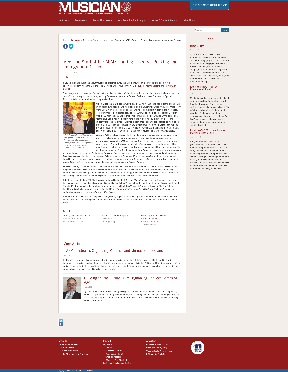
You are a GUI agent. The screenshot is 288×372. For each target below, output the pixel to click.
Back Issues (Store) (114, 353)
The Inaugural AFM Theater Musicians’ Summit (154, 217)
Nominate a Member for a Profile (116, 363)
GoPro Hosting (68, 347)
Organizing (98, 40)
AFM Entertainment (70, 350)
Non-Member (120, 359)
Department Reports (81, 40)
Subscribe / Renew (113, 350)
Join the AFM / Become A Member (73, 353)
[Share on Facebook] (65, 45)
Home (66, 40)
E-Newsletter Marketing (156, 353)
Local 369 (120, 186)
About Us (109, 347)
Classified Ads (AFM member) (159, 350)
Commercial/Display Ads (157, 344)
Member (109, 359)
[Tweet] (71, 45)
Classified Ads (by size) (156, 347)
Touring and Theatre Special (76, 215)
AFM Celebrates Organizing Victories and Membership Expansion (116, 251)
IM (67, 76)
